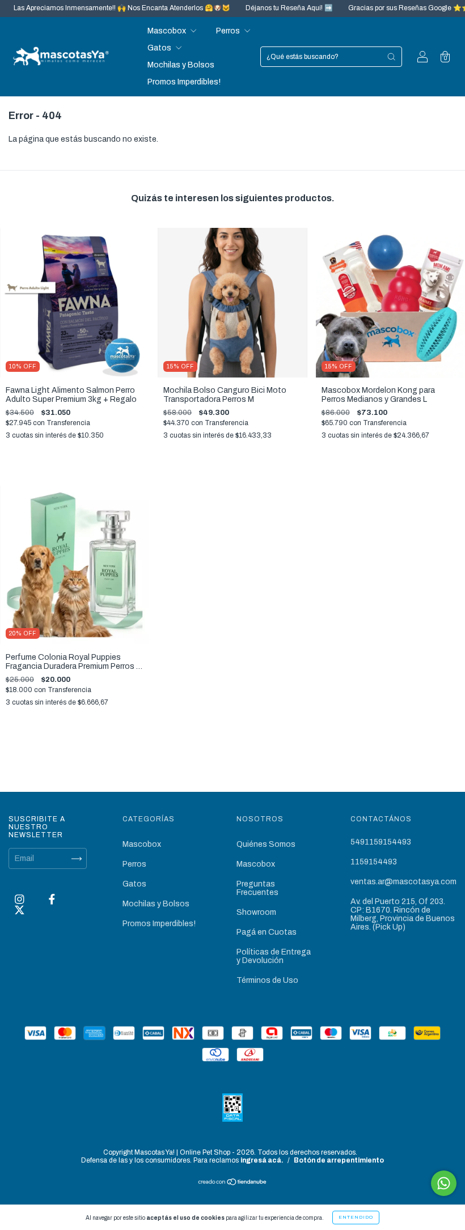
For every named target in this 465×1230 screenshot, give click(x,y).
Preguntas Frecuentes (257, 888)
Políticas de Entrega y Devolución (273, 956)
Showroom (256, 912)
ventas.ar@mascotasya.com (403, 881)
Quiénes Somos (265, 844)
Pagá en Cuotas (266, 932)
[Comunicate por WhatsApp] (443, 1183)
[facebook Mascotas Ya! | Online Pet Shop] (52, 900)
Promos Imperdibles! (184, 82)
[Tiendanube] (232, 1183)
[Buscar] (391, 56)
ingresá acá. (262, 1160)
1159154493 (373, 862)
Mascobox (167, 31)
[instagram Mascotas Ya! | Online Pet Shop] (20, 900)
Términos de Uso (267, 980)
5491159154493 (380, 842)
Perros (229, 31)
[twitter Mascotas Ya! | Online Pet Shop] (20, 910)
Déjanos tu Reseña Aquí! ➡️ (265, 8)
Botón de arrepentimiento (339, 1160)
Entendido (356, 1217)
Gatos (160, 48)
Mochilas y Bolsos (180, 65)
